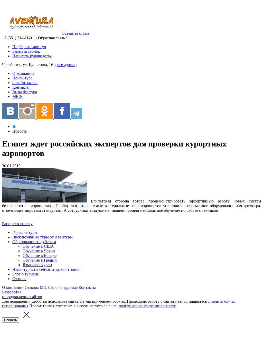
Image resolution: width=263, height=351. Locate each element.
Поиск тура (22, 78)
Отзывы (19, 278)
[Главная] (14, 126)
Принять (10, 320)
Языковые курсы (37, 265)
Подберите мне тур (29, 46)
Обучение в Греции (40, 260)
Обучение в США (38, 246)
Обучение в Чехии (39, 251)
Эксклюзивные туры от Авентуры (42, 237)
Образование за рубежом (34, 241)
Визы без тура (24, 92)
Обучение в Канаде (40, 255)
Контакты (21, 87)
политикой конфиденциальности (147, 306)
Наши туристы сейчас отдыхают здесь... (47, 269)
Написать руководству (32, 56)
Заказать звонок (26, 51)
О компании (23, 73)
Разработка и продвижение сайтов (22, 294)
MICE (17, 96)
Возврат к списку (17, 223)
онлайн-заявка (24, 82)
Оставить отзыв (75, 33)
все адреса (66, 64)
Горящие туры (24, 232)
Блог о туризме (25, 274)
